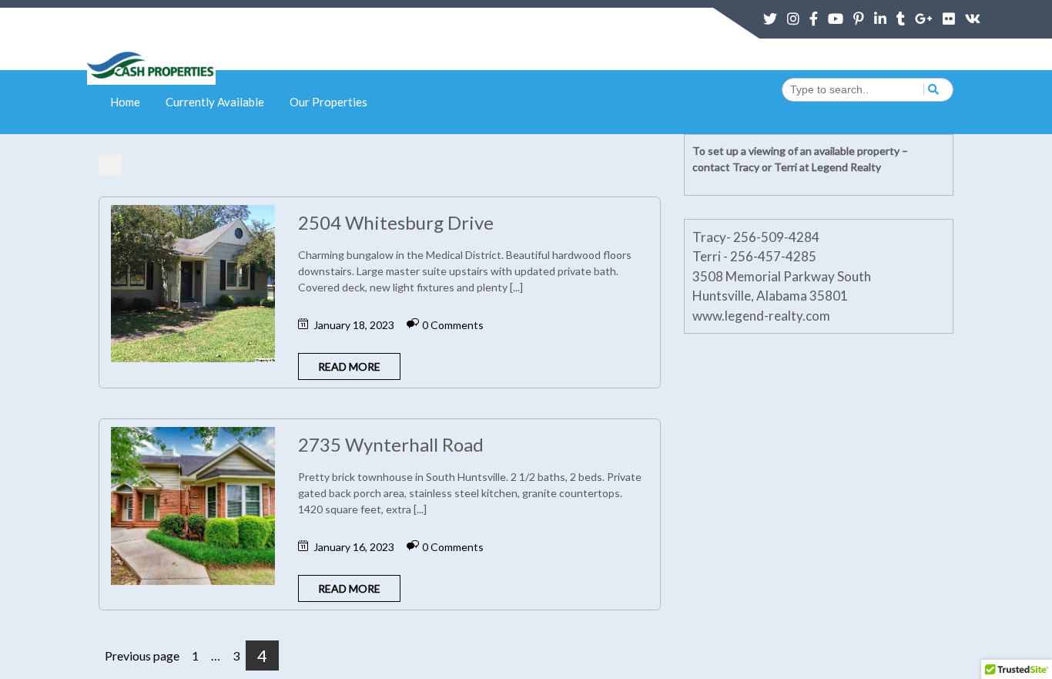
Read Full (165, 245)
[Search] (931, 89)
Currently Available (215, 102)
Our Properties (328, 102)
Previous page (142, 655)
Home (125, 102)
